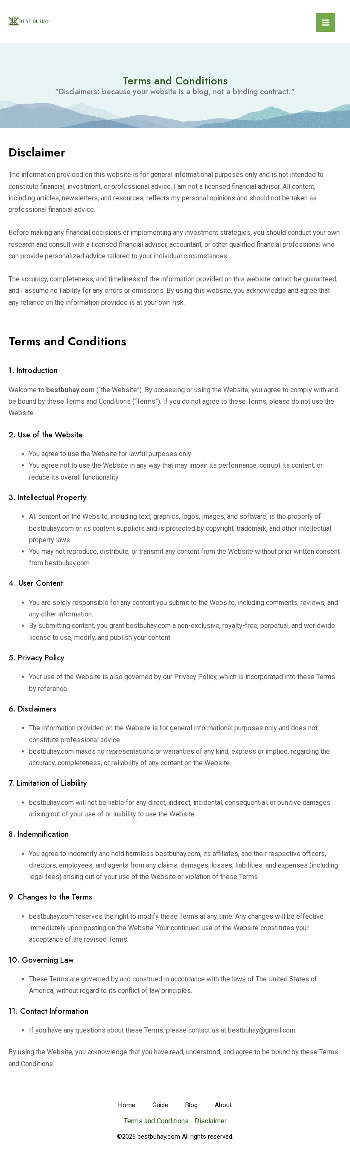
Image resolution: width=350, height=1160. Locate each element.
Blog (191, 1105)
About (223, 1105)
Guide (160, 1105)
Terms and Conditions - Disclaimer (175, 1121)
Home (126, 1105)
